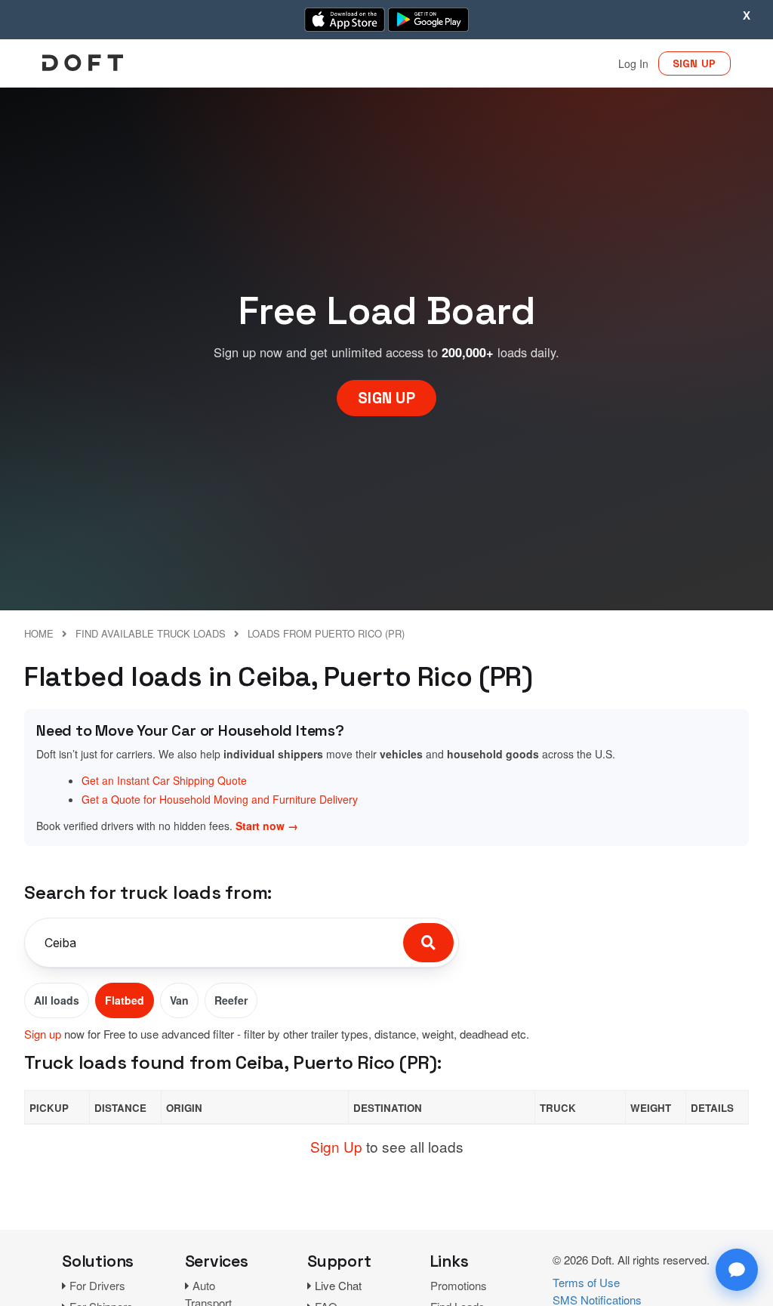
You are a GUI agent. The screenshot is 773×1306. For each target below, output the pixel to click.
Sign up (42, 1034)
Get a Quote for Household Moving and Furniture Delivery (220, 799)
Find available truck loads (150, 633)
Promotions (458, 1285)
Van (179, 1000)
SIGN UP (694, 63)
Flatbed (124, 1000)
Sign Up (336, 1146)
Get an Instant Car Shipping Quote (164, 780)
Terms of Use (586, 1282)
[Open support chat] (737, 1270)
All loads (56, 1000)
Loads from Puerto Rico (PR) (326, 633)
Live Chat (338, 1285)
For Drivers (97, 1285)
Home (39, 633)
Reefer (231, 1000)
